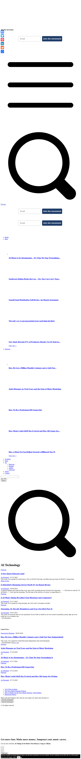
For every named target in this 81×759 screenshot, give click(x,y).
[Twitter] (2, 36)
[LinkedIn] (2, 44)
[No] (21, 757)
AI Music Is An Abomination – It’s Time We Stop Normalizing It (27, 658)
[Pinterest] (2, 40)
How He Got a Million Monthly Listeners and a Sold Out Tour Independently (32, 637)
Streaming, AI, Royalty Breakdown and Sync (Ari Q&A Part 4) (26, 609)
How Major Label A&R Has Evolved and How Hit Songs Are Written (29, 676)
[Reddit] (2, 48)
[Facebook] (2, 32)
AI (1, 654)
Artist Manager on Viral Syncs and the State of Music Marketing (27, 648)
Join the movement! (7, 700)
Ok (19, 757)
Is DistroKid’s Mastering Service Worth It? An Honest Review (26, 585)
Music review (5, 581)
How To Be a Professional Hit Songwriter (17, 667)
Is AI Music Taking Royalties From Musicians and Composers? (26, 598)
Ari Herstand (5, 577)
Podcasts (3, 570)
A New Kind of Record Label (12, 574)
